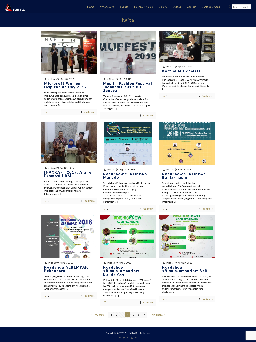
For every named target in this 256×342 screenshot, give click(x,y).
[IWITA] (15, 6)
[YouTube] (127, 337)
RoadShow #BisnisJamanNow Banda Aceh (121, 270)
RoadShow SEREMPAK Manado (125, 176)
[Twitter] (123, 337)
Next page (157, 314)
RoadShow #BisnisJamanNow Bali (185, 269)
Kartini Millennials (181, 71)
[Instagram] (131, 337)
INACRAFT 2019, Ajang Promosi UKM (67, 174)
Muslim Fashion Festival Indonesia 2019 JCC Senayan (127, 87)
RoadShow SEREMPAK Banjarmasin (184, 176)
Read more (89, 111)
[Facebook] (119, 337)
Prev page (98, 314)
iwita (50, 78)
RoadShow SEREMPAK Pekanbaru (66, 269)
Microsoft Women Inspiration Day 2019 (65, 85)
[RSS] (135, 337)
